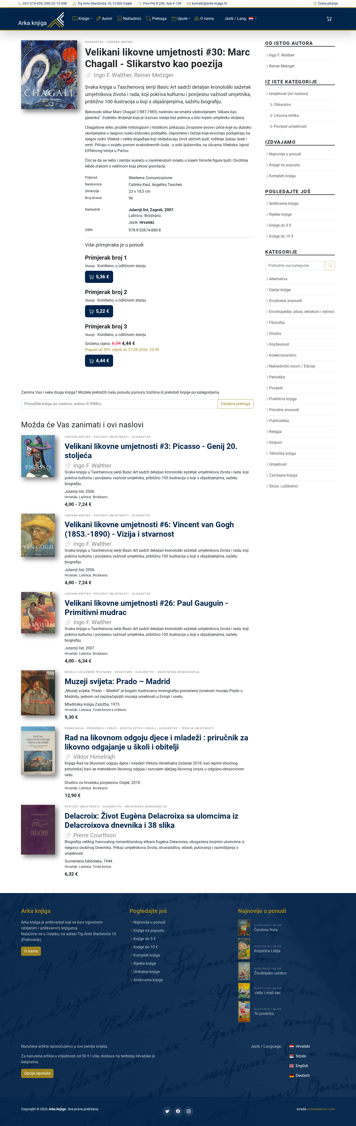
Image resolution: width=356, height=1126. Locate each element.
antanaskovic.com (321, 1109)
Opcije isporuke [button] (37, 1073)
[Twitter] (167, 1111)
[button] (330, 18)
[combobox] (119, 403)
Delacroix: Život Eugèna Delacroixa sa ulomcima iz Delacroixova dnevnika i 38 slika (151, 820)
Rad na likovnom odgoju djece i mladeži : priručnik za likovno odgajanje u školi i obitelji (156, 742)
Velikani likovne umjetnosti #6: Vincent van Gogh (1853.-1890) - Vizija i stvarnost (149, 529)
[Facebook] (178, 1111)
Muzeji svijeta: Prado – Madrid (117, 681)
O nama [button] (31, 951)
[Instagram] (188, 1111)
